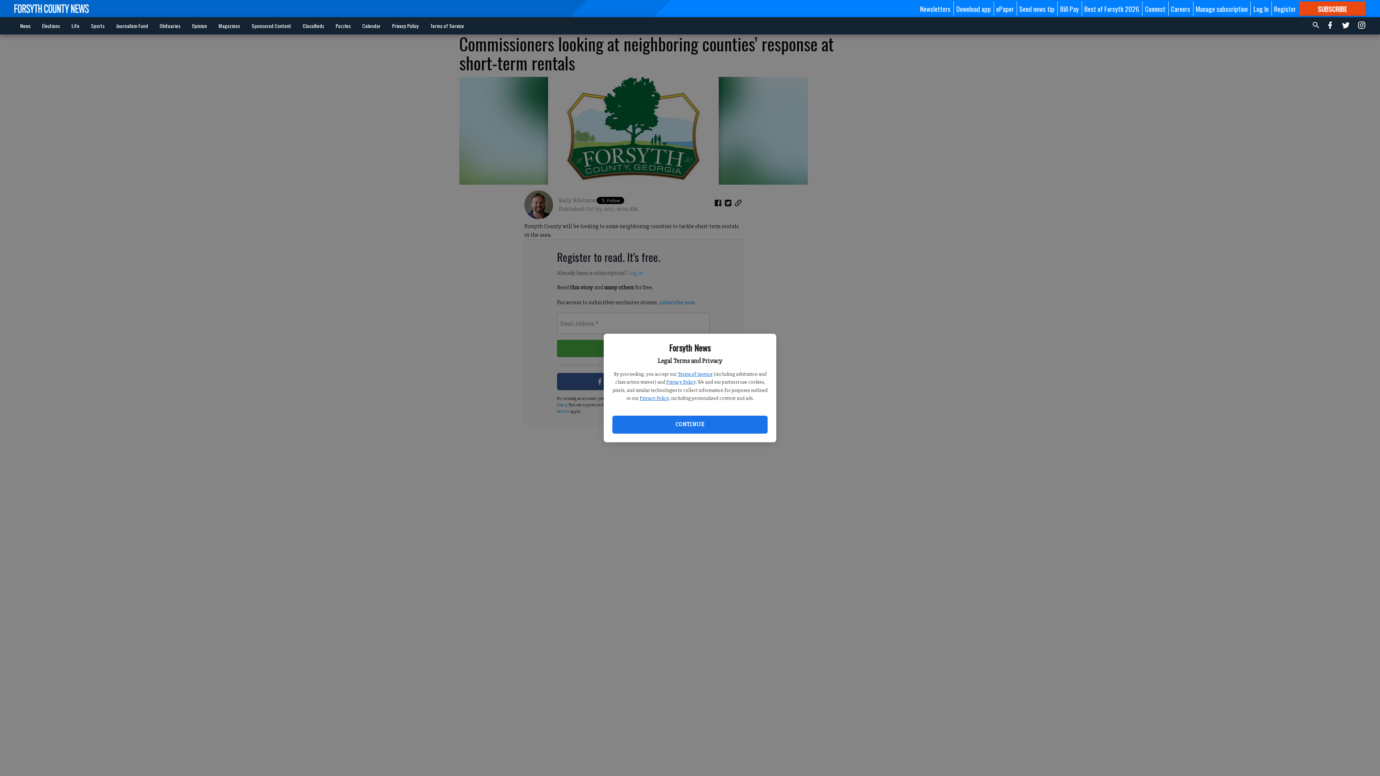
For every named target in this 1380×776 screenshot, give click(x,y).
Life (75, 25)
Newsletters (935, 8)
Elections (51, 25)
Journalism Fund (132, 25)
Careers (1180, 8)
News (25, 25)
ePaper (1005, 8)
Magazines (229, 25)
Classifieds (313, 25)
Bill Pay (1069, 8)
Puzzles (343, 25)
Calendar (371, 25)
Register (1285, 8)
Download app (973, 8)
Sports (98, 25)
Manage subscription (1222, 8)
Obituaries (170, 25)
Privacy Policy (680, 382)
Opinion (199, 25)
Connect (1155, 8)
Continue (690, 424)
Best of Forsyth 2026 (1111, 8)
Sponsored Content (271, 25)
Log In (1261, 8)
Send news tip (1036, 8)
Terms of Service (695, 374)
